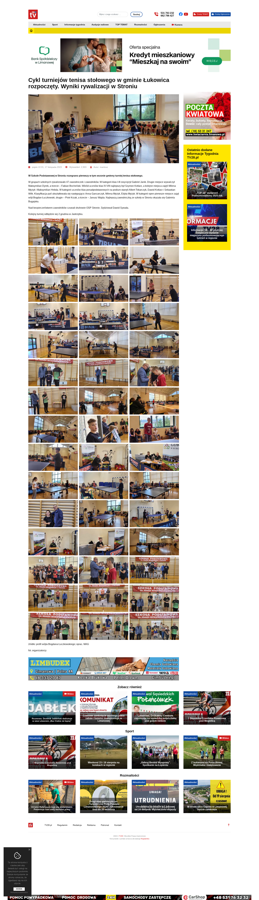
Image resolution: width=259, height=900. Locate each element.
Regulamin (62, 827)
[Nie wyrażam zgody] (29, 849)
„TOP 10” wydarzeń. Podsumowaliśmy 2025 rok (207, 194)
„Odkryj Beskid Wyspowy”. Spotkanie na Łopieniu (155, 765)
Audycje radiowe (100, 25)
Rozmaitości (140, 25)
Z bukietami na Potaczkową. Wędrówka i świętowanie (207, 765)
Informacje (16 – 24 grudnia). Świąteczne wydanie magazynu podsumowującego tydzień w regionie (207, 234)
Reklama (91, 827)
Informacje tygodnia (74, 25)
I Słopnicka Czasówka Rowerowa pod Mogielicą (207, 721)
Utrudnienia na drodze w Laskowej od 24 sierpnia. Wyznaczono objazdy (155, 810)
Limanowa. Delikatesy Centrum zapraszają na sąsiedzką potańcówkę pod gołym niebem (155, 720)
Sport (55, 25)
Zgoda (19, 889)
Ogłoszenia (159, 25)
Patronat (105, 827)
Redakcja (77, 827)
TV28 (121, 838)
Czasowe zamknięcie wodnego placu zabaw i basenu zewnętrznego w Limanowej (104, 720)
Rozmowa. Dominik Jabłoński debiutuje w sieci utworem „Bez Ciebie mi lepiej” (52, 721)
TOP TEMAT (121, 25)
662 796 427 (167, 15)
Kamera (178, 25)
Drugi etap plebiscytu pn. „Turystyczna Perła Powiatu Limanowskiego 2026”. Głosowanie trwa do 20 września (104, 807)
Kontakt (118, 827)
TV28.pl (48, 827)
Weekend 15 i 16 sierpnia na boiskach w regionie (103, 765)
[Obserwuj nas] (181, 14)
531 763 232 (167, 13)
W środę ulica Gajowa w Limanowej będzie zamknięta (207, 810)
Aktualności (39, 25)
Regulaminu (145, 841)
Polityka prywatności (19, 892)
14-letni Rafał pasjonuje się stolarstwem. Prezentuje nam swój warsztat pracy (52, 810)
